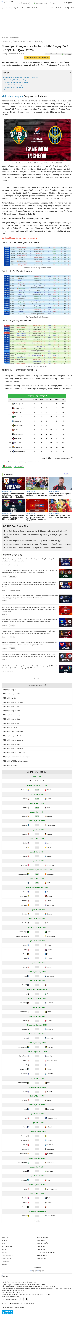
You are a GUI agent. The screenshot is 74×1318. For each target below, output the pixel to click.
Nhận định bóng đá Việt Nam (13, 702)
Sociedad (24, 914)
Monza (25, 1202)
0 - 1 (37, 843)
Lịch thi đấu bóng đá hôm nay (46, 1252)
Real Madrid (23, 1011)
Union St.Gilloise (22, 1047)
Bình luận (4, 1252)
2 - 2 (37, 825)
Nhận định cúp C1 (9, 698)
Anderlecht (50, 1047)
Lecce (25, 883)
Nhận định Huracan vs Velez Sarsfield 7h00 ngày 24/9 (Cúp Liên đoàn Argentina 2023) (37, 544)
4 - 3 (37, 892)
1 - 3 (37, 945)
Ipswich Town (50, 905)
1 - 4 (37, 1002)
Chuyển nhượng (6, 1258)
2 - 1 (37, 914)
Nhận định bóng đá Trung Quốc (14, 752)
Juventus (24, 923)
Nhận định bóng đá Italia (11, 711)
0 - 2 (37, 865)
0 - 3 (37, 1198)
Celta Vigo (24, 865)
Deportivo (24, 834)
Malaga (49, 1011)
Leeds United (23, 896)
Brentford (49, 896)
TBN (28, 8)
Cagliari (25, 843)
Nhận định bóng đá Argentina (13, 740)
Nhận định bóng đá (12, 96)
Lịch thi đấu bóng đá (35, 41)
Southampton (13, 565)
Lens (48, 1180)
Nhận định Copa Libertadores (13, 731)
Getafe (49, 798)
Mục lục (6, 73)
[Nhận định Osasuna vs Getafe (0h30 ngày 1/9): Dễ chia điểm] (65, 669)
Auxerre (25, 945)
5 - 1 (37, 1091)
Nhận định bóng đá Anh (11, 690)
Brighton (49, 892)
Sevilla (25, 967)
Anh (23, 8)
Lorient (25, 954)
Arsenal (49, 789)
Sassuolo (24, 1207)
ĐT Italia (8, 466)
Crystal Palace (23, 1056)
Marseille (49, 856)
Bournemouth (23, 1065)
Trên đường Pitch (41, 3)
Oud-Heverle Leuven (21, 936)
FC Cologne (24, 1140)
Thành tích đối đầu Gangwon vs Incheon (16, 82)
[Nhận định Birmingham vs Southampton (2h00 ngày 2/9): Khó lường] (65, 562)
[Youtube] (26, 1299)
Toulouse (49, 949)
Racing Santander (22, 1082)
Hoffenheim (50, 1140)
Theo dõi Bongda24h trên (54, 54)
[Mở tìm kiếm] (69, 4)
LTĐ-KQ (66, 8)
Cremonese (12, 576)
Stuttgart (49, 1091)
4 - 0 (37, 1011)
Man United (24, 905)
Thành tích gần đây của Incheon (13, 87)
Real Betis (50, 1171)
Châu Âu (35, 8)
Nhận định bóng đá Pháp (11, 706)
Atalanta (24, 807)
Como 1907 (50, 1038)
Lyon (25, 958)
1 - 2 (37, 936)
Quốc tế (58, 8)
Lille (26, 1118)
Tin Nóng (4, 1240)
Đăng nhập (69, 2)
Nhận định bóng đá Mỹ (11, 723)
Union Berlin (23, 1153)
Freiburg (25, 994)
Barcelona (24, 816)
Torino (48, 1207)
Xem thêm (37, 679)
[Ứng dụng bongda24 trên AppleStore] (40, 1270)
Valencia (49, 834)
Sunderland (24, 900)
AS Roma (49, 883)
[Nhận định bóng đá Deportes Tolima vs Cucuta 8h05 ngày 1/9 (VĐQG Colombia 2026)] (65, 634)
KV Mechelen (50, 1162)
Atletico (49, 967)
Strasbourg (24, 1180)
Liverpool (24, 1060)
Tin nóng (9, 8)
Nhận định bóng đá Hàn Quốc (13, 744)
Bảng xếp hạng (41, 1258)
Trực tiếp (4, 1249)
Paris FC (24, 985)
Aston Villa (24, 789)
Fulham (49, 900)
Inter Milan (50, 843)
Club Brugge (50, 976)
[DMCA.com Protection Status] (7, 1313)
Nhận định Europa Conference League (16, 757)
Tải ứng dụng (37, 1267)
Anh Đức (47, 458)
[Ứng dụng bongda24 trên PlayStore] (33, 1270)
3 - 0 (37, 985)
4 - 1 (37, 994)
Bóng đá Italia (41, 1249)
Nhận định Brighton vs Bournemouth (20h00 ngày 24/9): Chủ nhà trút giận (32, 541)
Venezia (49, 1100)
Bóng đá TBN (41, 1246)
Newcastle (50, 1073)
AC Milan (24, 1100)
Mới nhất (26, 3)
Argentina (12, 648)
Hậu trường (5, 1261)
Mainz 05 (24, 1144)
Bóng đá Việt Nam (42, 1237)
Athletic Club (50, 865)
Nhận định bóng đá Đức (11, 719)
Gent (25, 976)
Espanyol (49, 914)
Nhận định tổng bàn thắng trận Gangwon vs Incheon (20, 80)
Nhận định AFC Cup (10, 765)
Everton (49, 1065)
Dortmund (24, 1215)
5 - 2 (37, 905)
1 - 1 (37, 896)
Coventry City (23, 1069)
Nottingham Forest (52, 1060)
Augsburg (24, 1029)
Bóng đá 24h (7, 41)
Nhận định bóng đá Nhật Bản (13, 748)
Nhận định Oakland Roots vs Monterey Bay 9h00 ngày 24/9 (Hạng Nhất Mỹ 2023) (35, 531)
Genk (25, 1109)
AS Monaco (24, 856)
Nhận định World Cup (10, 727)
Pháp (52, 8)
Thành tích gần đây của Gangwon (14, 85)
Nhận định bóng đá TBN (11, 694)
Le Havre (49, 958)
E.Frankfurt (50, 1153)
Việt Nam (17, 8)
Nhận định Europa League (12, 715)
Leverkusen (50, 1136)
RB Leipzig (24, 1149)
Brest (25, 949)
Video (3, 1243)
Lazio (25, 847)
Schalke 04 (50, 1029)
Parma (49, 923)
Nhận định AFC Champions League (15, 761)
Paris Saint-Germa (52, 1118)
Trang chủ (5, 1237)
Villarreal (49, 1127)
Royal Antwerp (23, 1002)
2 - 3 (37, 1202)
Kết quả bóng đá (19, 41)
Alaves (25, 1127)
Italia (41, 8)
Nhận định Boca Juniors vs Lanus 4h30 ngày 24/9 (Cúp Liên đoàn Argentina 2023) (36, 548)
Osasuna (9, 671)
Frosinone (49, 1198)
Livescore (4, 1264)
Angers (49, 945)
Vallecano (49, 816)
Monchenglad (50, 1149)
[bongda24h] (2, 7)
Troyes (49, 954)
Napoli (25, 1038)
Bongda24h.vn (21, 1307)
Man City (49, 1056)
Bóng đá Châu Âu (42, 1243)
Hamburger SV (51, 1215)
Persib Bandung (22, 874)
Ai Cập (11, 625)
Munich (25, 1091)
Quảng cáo (15, 1303)
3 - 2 (37, 1020)
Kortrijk (25, 1189)
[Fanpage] (19, 1299)
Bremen (49, 994)
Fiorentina (24, 1198)
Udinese (49, 1202)
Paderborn (50, 1144)
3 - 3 (37, 1153)
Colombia (12, 637)
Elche (48, 1082)
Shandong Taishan (15, 590)
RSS (3, 1299)
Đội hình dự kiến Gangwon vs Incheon (15, 90)
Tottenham (24, 1073)
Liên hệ (6, 1303)
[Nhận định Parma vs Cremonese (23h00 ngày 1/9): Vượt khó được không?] (65, 573)
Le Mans (49, 1020)
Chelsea (25, 892)
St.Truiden (50, 1002)
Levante (25, 1171)
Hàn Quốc (20, 466)
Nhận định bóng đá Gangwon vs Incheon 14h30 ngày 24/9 (20, 77)
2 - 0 (37, 856)
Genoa (49, 847)
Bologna (49, 807)
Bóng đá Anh (41, 1240)
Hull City (49, 1069)
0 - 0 (37, 1144)
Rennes (25, 1020)
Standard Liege (51, 936)
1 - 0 (37, 847)
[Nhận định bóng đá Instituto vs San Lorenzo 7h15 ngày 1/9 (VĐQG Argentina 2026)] (65, 646)
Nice (48, 985)
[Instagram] (22, 1299)
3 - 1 (37, 834)
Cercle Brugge (23, 931)
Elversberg (24, 1136)
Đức (47, 8)
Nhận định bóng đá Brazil (12, 736)
